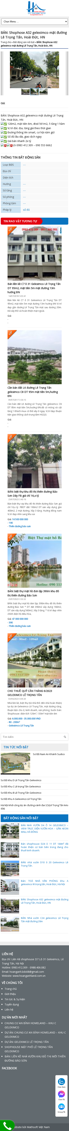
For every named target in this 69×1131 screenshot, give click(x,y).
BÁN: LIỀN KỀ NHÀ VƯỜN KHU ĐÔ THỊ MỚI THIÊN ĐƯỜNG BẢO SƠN (35, 1058)
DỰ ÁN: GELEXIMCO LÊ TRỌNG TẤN (27, 1042)
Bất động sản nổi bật (23, 42)
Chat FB (62, 1099)
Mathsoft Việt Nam (38, 1127)
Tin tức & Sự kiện (15, 999)
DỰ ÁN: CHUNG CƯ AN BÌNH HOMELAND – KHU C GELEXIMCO (35, 1034)
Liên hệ (9, 1009)
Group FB (61, 1112)
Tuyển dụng (12, 1004)
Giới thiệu (10, 994)
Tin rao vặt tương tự (20, 221)
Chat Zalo (61, 1087)
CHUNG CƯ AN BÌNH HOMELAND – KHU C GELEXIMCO (30, 1025)
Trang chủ (6, 42)
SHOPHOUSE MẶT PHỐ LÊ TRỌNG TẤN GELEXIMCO (29, 1049)
